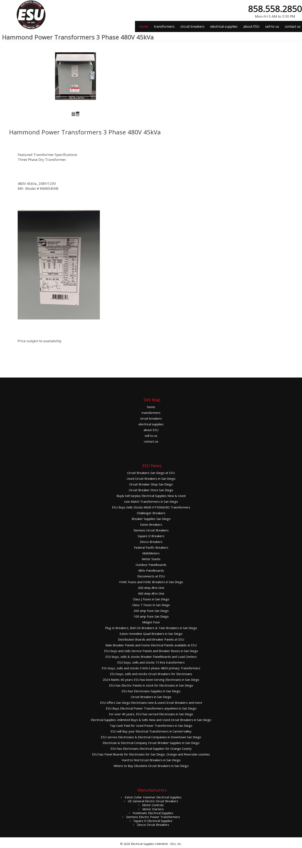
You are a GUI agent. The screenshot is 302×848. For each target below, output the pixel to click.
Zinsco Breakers (151, 542)
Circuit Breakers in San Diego (151, 697)
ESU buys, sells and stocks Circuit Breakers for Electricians (151, 674)
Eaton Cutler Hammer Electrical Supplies (152, 797)
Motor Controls (152, 805)
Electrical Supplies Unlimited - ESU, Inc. (156, 844)
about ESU (251, 26)
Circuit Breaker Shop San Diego (151, 484)
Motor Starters (153, 809)
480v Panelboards (151, 570)
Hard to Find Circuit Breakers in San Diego (151, 760)
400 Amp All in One (151, 593)
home (143, 26)
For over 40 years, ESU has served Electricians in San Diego (151, 714)
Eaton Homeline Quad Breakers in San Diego (151, 634)
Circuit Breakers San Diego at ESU (151, 473)
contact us (293, 26)
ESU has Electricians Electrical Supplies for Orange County (151, 749)
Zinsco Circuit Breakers (152, 825)
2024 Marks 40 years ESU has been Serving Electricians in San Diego (151, 680)
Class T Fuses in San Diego (151, 605)
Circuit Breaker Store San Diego (151, 490)
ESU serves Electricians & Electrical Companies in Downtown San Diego (151, 737)
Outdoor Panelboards (151, 565)
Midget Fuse (151, 622)
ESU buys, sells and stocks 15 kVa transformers (151, 662)
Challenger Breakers (151, 513)
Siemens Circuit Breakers (151, 530)
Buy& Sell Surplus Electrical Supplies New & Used (151, 496)
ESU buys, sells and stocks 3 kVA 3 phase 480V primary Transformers (151, 668)
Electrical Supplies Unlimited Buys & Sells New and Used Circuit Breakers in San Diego (151, 720)
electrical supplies (223, 26)
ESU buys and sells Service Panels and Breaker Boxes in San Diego (151, 651)
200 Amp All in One (151, 588)
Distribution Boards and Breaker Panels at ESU (151, 639)
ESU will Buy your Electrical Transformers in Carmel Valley (151, 731)
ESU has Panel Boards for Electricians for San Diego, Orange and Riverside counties (151, 754)
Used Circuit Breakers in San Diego (151, 479)
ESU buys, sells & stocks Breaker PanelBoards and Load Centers (151, 657)
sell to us (272, 26)
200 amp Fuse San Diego (151, 611)
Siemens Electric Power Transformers (152, 817)
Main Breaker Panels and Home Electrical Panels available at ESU (151, 645)
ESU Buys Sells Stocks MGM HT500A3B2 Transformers (151, 507)
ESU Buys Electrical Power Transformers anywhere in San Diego (151, 708)
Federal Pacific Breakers (151, 547)
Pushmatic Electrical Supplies (152, 813)
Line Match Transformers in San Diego (151, 502)
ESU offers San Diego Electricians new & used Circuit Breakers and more (151, 703)
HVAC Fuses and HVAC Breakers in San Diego (151, 582)
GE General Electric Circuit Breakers (152, 801)
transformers (164, 26)
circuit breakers (192, 26)
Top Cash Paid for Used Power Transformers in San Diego (151, 726)
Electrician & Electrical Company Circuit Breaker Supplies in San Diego (151, 743)
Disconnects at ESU (151, 576)
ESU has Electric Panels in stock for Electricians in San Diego (151, 685)
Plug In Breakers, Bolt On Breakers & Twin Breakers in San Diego (151, 628)
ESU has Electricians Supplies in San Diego (151, 691)
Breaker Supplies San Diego (151, 519)
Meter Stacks (151, 559)
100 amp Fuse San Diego (151, 616)
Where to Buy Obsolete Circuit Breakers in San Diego (151, 766)
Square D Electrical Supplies (152, 821)
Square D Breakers (151, 536)
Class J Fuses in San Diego (151, 599)
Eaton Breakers (151, 524)
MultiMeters (151, 553)
